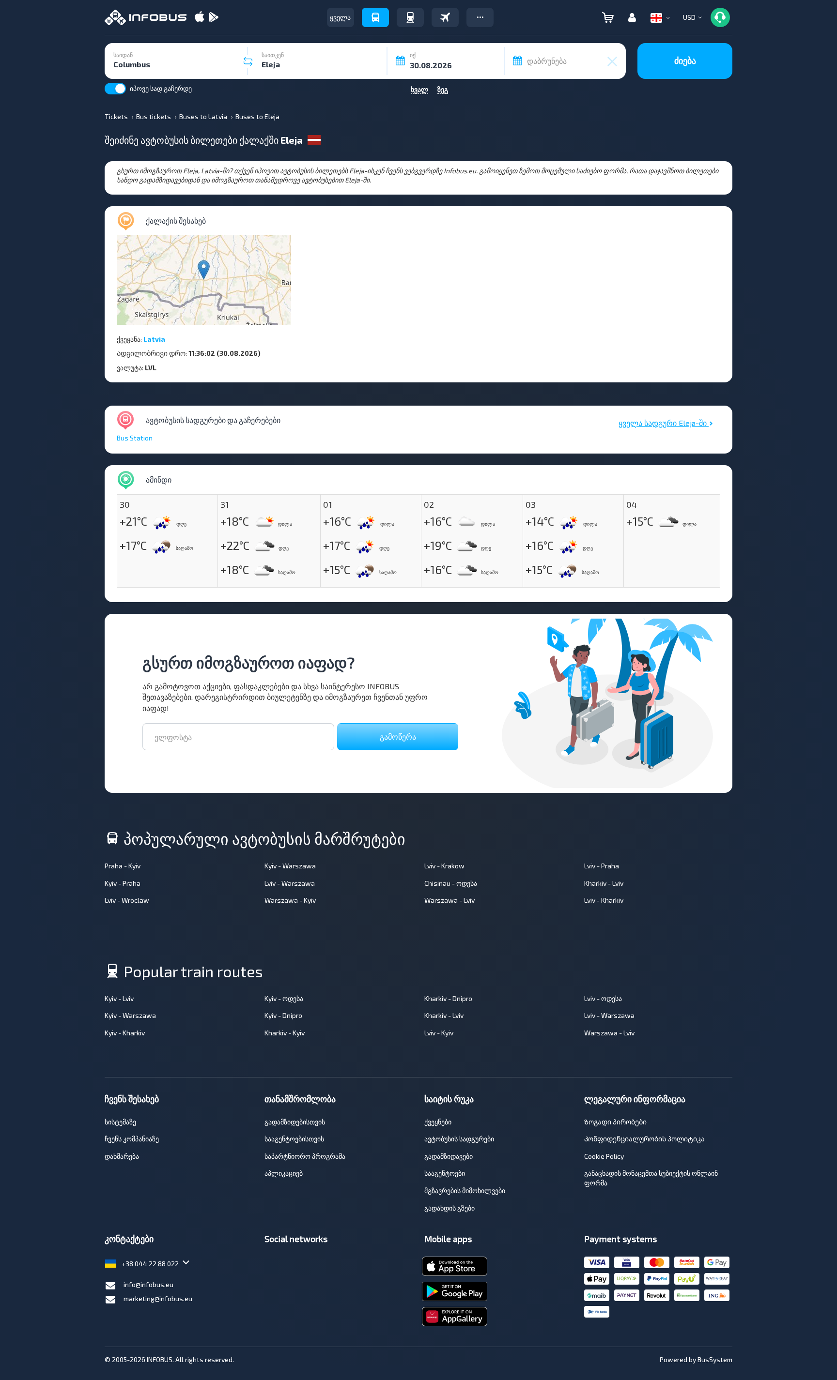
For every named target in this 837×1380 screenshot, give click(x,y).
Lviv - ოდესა (603, 998)
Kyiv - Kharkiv (125, 1033)
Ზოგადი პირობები (615, 1122)
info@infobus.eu (148, 1284)
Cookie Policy (604, 1156)
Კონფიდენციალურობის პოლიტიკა (644, 1139)
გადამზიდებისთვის (294, 1122)
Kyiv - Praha (122, 883)
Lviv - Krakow (444, 866)
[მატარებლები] (410, 17)
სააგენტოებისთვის (294, 1139)
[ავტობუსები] (375, 17)
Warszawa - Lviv (449, 900)
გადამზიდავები (448, 1156)
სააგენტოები (444, 1173)
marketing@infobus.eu (158, 1298)
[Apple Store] (199, 17)
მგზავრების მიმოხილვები (464, 1190)
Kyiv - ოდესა (283, 998)
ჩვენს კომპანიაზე (132, 1139)
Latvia (154, 339)
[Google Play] (213, 17)
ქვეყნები (437, 1122)
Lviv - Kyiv (438, 1033)
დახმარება (122, 1156)
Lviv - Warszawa (289, 883)
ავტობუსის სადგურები (459, 1139)
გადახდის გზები (449, 1208)
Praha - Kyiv (122, 866)
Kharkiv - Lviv (603, 883)
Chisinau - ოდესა (450, 883)
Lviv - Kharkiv (603, 900)
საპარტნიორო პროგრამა (304, 1156)
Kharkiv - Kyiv (284, 1033)
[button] (480, 17)
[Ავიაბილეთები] (445, 17)
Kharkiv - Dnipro (448, 998)
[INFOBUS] (145, 17)
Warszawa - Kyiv (290, 900)
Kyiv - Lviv (119, 998)
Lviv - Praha (601, 866)
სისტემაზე (120, 1122)
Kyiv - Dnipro (283, 1015)
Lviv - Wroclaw (127, 900)
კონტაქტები (129, 1238)
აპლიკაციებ (283, 1173)
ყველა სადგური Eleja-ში (664, 422)
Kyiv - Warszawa (290, 866)
